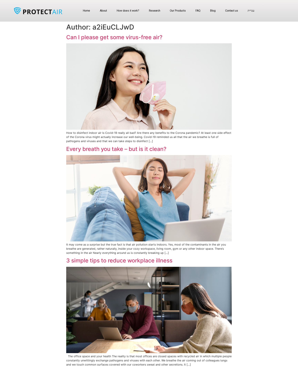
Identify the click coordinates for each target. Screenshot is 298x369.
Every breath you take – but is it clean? (116, 149)
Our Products (178, 10)
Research (154, 10)
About (103, 10)
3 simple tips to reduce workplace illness (119, 260)
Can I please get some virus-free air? (114, 37)
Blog (213, 10)
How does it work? (128, 10)
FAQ (197, 10)
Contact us (231, 10)
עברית (251, 10)
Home (86, 10)
